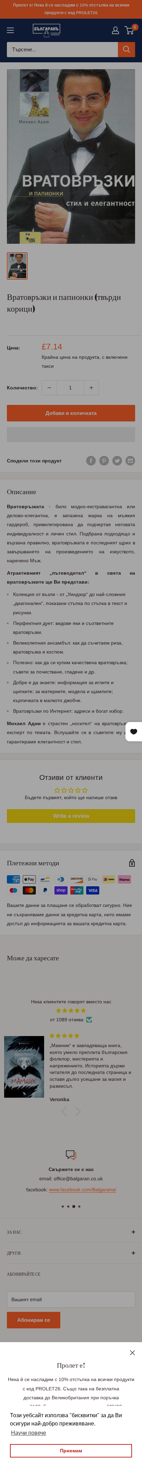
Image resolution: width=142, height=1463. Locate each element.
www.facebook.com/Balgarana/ (82, 1189)
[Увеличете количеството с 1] (91, 387)
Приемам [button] (71, 1450)
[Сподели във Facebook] (91, 461)
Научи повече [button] (28, 1433)
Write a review (71, 816)
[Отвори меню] (10, 30)
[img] (71, 1010)
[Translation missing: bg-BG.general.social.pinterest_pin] (104, 461)
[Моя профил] (115, 30)
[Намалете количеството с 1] (49, 387)
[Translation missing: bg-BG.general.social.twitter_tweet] (117, 461)
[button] (71, 434)
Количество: (22, 387)
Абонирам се (33, 1320)
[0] (129, 30)
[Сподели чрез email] (130, 461)
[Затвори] (132, 1352)
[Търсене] (126, 49)
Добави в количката (71, 413)
